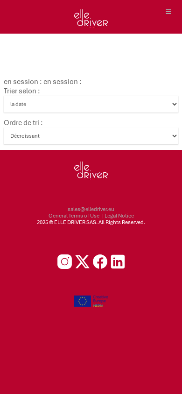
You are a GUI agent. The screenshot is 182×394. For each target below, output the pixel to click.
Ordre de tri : (23, 122)
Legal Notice (119, 215)
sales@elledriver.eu (91, 209)
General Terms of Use (74, 215)
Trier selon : (22, 91)
